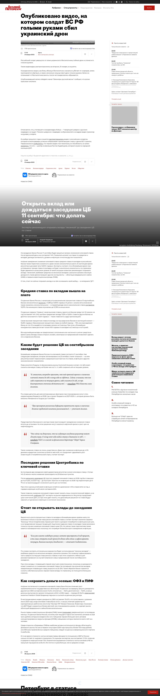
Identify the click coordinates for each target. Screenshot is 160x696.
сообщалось (38, 144)
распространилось (56, 139)
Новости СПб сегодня (38, 662)
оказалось (25, 146)
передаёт (34, 439)
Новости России (51, 662)
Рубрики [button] (56, 8)
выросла (42, 303)
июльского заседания (34, 478)
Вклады (35, 660)
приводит (71, 383)
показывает (66, 612)
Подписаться (95, 2)
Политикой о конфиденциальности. (14, 693)
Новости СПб (25, 662)
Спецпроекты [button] (71, 8)
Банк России (92, 660)
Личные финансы (115, 660)
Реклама (97, 8)
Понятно (153, 692)
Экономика (50, 660)
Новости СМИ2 (26, 181)
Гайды (60, 662)
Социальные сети (51, 168)
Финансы (42, 660)
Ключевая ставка (103, 660)
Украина (67, 168)
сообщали (38, 495)
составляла (89, 305)
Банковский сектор (67, 660)
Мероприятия (86, 8)
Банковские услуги (81, 660)
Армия (60, 168)
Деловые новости (128, 660)
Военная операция (38, 168)
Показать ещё (116, 99)
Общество (81, 168)
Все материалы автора (46, 54)
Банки (58, 660)
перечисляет (89, 593)
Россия (74, 168)
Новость (28, 168)
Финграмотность (69, 662)
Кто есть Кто (108, 8)
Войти (149, 8)
